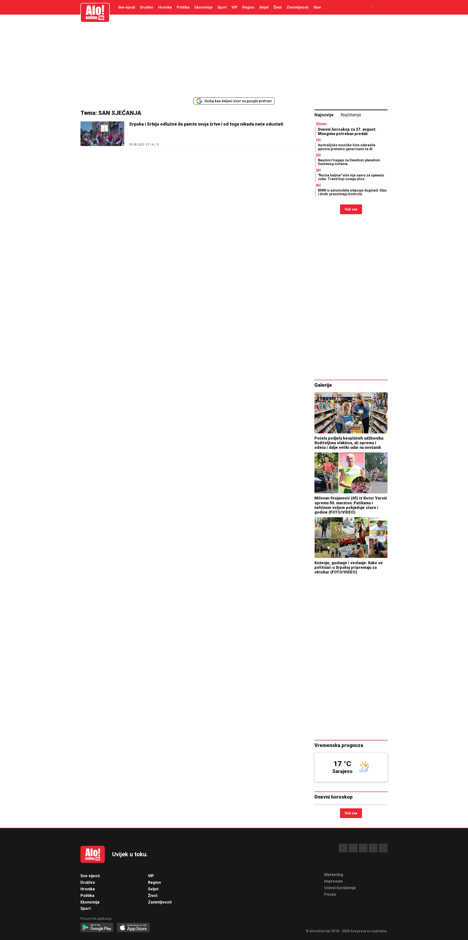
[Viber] (383, 848)
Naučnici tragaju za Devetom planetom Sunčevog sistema (349, 162)
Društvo (146, 7)
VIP (234, 7)
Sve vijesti (126, 7)
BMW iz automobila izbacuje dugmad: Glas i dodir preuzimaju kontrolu (352, 192)
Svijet (264, 7)
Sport (222, 7)
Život (277, 7)
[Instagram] (373, 848)
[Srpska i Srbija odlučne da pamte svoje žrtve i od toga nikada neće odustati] (102, 133)
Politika (183, 7)
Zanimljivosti (298, 7)
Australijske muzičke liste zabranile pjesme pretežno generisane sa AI (346, 147)
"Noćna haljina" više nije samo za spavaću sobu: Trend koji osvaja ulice (351, 177)
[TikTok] (363, 848)
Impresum (333, 881)
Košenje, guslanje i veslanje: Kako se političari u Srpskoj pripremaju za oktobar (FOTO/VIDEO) (348, 567)
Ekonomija (204, 7)
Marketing (333, 874)
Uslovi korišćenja (340, 887)
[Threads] (353, 848)
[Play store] (96, 928)
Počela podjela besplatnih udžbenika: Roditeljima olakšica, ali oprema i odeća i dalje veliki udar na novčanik (349, 443)
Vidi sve (351, 209)
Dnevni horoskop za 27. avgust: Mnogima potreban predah (347, 131)
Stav (317, 7)
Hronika (165, 7)
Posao (330, 894)
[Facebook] (343, 848)
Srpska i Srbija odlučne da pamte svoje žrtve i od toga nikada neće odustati (206, 124)
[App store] (133, 928)
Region (248, 7)
